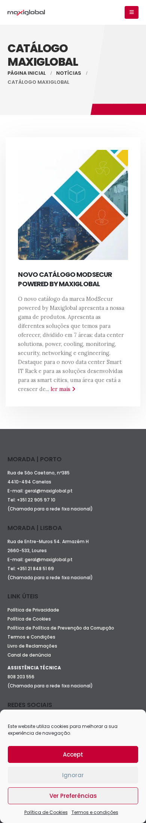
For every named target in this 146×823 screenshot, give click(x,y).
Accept (73, 754)
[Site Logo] (26, 12)
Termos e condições (95, 812)
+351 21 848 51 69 (36, 569)
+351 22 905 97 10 (36, 500)
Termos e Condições (31, 637)
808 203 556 (20, 677)
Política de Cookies (46, 812)
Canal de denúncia (29, 655)
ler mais (61, 389)
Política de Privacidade (33, 610)
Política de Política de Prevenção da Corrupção (60, 628)
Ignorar (73, 775)
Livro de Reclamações (32, 646)
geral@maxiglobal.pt (49, 491)
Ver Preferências (73, 796)
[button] (132, 12)
